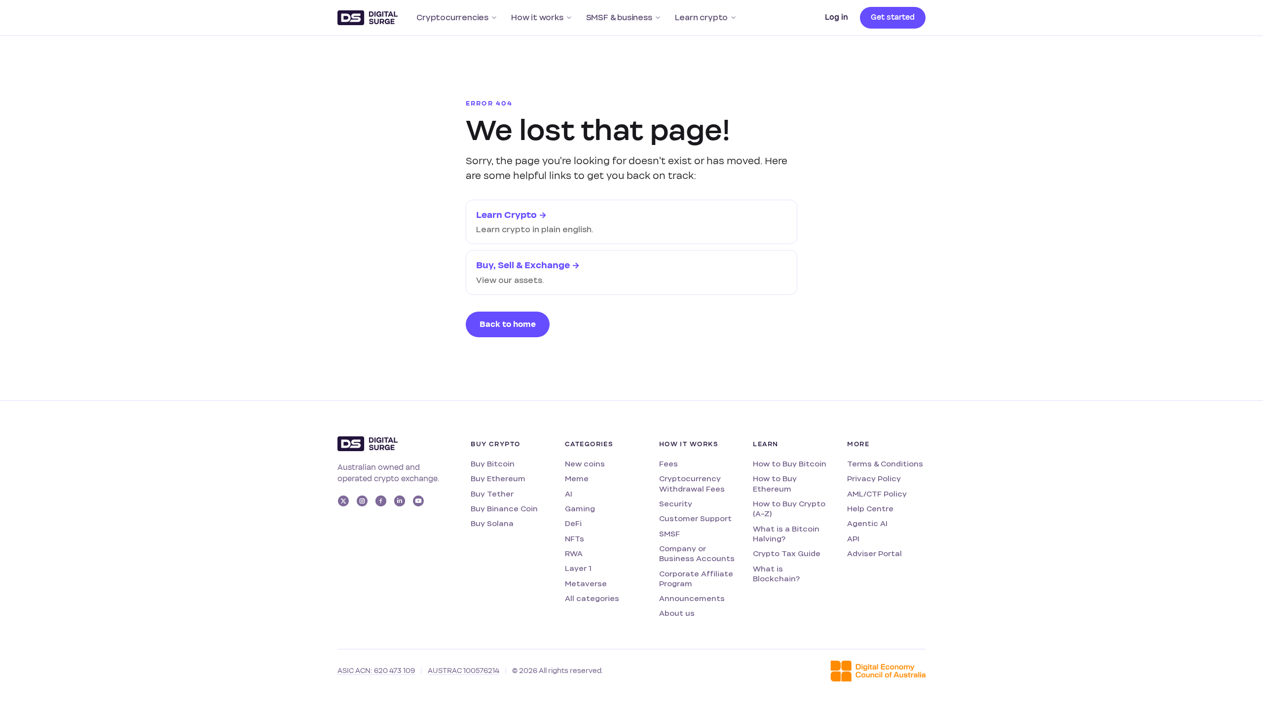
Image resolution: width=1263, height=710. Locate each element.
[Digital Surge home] (367, 18)
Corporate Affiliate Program (696, 578)
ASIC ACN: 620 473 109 (376, 671)
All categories (592, 598)
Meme (577, 478)
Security (675, 503)
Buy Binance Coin (504, 508)
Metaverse (586, 583)
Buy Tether (492, 493)
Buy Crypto (495, 444)
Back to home (508, 324)
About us (677, 613)
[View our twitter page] (343, 501)
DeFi (573, 523)
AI (568, 493)
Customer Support (695, 518)
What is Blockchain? (776, 573)
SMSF (669, 533)
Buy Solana (492, 523)
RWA (574, 553)
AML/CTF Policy (877, 493)
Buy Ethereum (498, 478)
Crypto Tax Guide (786, 553)
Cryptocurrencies (452, 17)
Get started (893, 17)
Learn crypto (701, 17)
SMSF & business (619, 17)
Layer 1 (578, 568)
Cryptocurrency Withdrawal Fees (692, 483)
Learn (765, 444)
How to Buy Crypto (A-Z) (789, 508)
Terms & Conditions (885, 463)
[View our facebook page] (381, 501)
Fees (668, 463)
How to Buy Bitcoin (789, 463)
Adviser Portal (874, 553)
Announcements (692, 598)
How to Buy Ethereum (775, 483)
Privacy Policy (874, 478)
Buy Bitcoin (493, 463)
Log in (836, 17)
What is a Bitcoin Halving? (786, 533)
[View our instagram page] (362, 501)
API (853, 538)
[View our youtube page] (418, 501)
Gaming (580, 508)
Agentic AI (867, 523)
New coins (585, 463)
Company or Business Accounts (697, 553)
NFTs (574, 538)
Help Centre (870, 508)
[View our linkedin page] (400, 501)
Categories (589, 444)
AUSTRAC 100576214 (463, 671)
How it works (537, 17)
